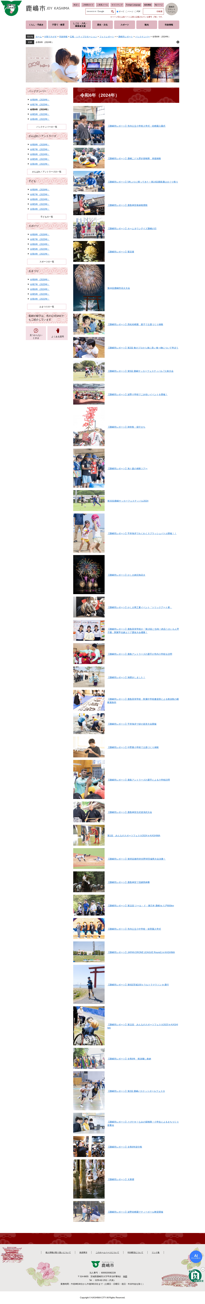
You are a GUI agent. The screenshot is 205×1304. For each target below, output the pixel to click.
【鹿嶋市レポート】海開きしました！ (126, 677)
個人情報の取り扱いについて (58, 1252)
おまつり (34, 271)
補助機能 (147, 5)
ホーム (39, 36)
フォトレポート (106, 36)
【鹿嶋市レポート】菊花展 (120, 252)
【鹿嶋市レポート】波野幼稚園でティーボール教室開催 (135, 1212)
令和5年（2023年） (40, 114)
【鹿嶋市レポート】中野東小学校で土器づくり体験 (133, 747)
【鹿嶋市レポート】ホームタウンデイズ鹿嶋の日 (131, 228)
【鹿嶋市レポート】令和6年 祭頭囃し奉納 (129, 1059)
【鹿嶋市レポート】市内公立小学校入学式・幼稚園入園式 (136, 126)
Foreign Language (133, 5)
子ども (32, 181)
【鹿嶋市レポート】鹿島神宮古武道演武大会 (129, 812)
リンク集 (156, 1252)
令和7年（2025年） (40, 104)
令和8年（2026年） (40, 100)
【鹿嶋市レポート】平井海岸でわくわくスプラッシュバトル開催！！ (142, 533)
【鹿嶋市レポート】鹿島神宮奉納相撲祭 (127, 205)
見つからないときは (36, 336)
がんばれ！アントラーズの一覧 (46, 172)
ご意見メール (102, 5)
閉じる (178, 42)
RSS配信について (135, 1252)
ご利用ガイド (88, 5)
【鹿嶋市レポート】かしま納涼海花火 (126, 575)
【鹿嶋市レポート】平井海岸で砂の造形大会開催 (131, 724)
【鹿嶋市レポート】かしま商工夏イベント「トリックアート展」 (139, 607)
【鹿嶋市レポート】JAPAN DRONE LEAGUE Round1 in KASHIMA (141, 952)
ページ (130, 11)
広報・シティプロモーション (83, 36)
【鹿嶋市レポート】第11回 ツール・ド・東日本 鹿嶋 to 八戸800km (140, 905)
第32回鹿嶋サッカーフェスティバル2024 (127, 501)
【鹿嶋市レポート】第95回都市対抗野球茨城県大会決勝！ (136, 859)
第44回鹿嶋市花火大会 (118, 288)
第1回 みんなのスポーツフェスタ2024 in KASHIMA (133, 835)
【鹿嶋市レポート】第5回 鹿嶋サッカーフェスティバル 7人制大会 (140, 371)
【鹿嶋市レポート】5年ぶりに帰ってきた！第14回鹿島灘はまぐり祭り (142, 182)
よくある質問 (57, 336)
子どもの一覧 (46, 217)
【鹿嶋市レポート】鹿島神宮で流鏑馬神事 (128, 882)
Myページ (159, 5)
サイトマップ (117, 5)
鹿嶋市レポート (125, 36)
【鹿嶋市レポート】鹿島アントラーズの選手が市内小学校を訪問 (139, 654)
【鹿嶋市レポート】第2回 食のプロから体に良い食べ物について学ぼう (142, 348)
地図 (125, 1276)
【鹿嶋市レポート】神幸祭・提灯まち (126, 427)
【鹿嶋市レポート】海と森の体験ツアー (127, 468)
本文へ (76, 5)
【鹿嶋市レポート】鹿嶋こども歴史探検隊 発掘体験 (134, 158)
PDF (138, 11)
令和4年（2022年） (40, 119)
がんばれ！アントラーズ (42, 136)
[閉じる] (203, 1269)
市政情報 (63, 36)
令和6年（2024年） (45, 42)
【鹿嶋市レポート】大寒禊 (120, 1179)
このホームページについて (107, 1252)
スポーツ (34, 226)
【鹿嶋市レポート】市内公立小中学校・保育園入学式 (134, 929)
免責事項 (83, 1252)
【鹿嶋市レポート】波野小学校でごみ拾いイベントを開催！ (137, 394)
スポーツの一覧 (46, 261)
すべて (121, 11)
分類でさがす (50, 36)
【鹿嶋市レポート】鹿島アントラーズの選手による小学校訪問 (138, 780)
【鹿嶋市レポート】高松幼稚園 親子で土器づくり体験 (135, 324)
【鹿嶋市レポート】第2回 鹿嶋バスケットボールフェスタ (136, 1091)
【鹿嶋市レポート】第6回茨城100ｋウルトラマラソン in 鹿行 (138, 985)
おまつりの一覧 (46, 306)
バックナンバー (142, 36)
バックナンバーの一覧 (46, 127)
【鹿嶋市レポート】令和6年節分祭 (124, 1147)
